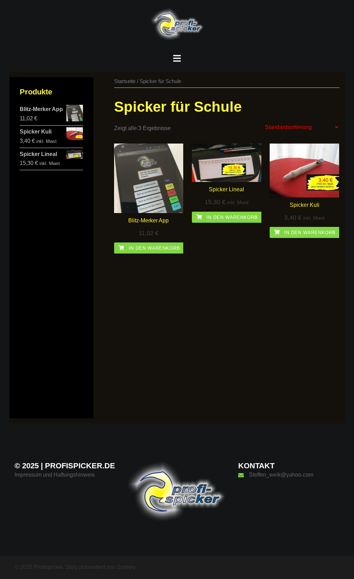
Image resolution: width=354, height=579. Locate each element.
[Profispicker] (177, 26)
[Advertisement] (51, 304)
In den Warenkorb (153, 248)
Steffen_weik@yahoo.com (281, 475)
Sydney (126, 567)
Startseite (125, 81)
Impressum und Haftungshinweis (55, 475)
